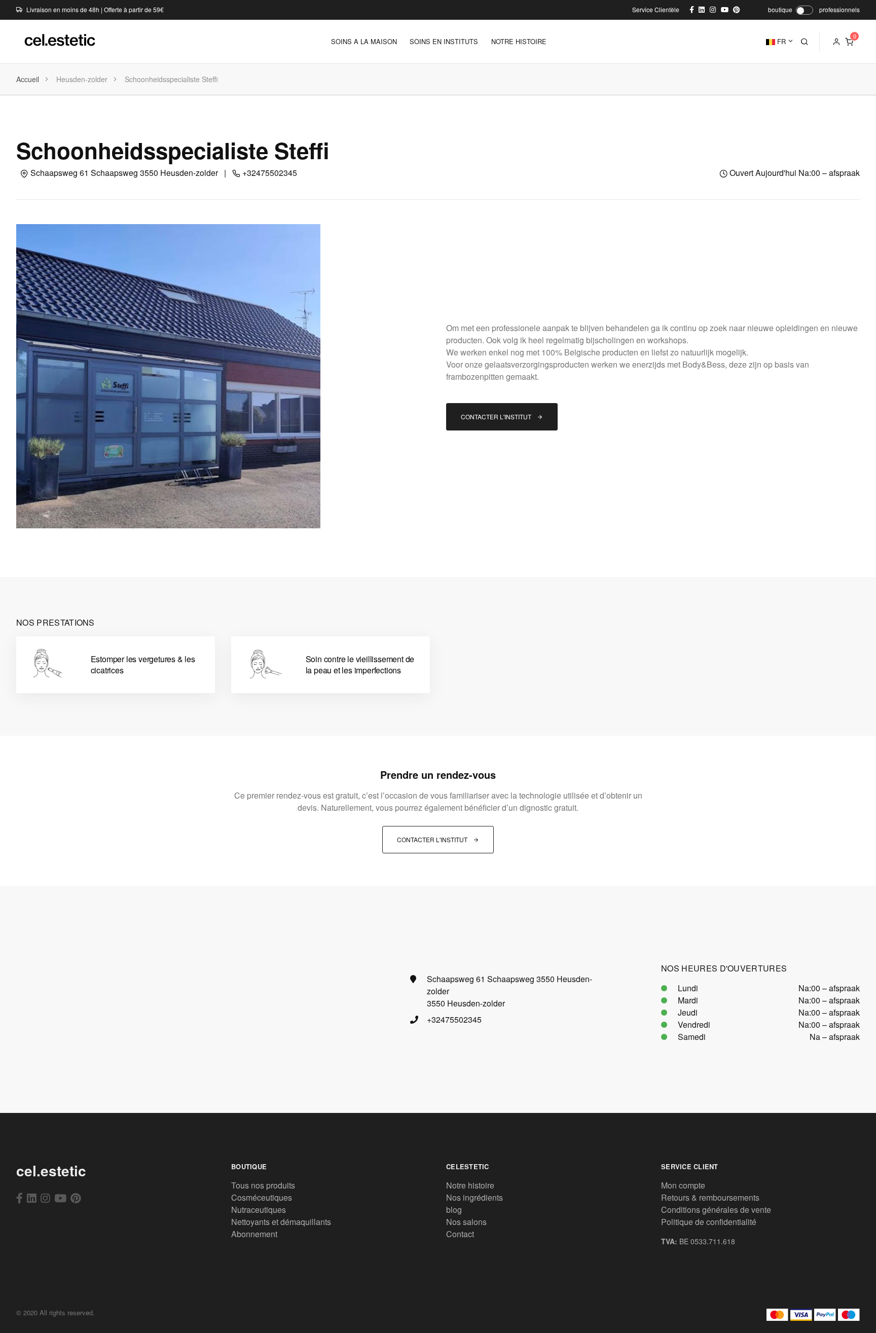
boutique (780, 9)
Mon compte (683, 1185)
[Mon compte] (836, 41)
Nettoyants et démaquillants (281, 1222)
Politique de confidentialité (708, 1222)
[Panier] (849, 41)
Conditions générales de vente (716, 1209)
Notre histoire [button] (518, 41)
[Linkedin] (31, 1197)
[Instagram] (45, 1197)
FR (780, 41)
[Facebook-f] (19, 1197)
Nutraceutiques (258, 1209)
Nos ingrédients (474, 1197)
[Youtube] (60, 1197)
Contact (460, 1234)
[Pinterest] (75, 1197)
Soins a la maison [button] (364, 41)
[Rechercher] (804, 41)
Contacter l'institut (497, 416)
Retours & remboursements (710, 1197)
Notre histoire (470, 1185)
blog (454, 1209)
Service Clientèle (655, 9)
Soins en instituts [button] (444, 41)
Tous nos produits (263, 1185)
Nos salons (466, 1222)
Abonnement (254, 1234)
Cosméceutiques (261, 1197)
